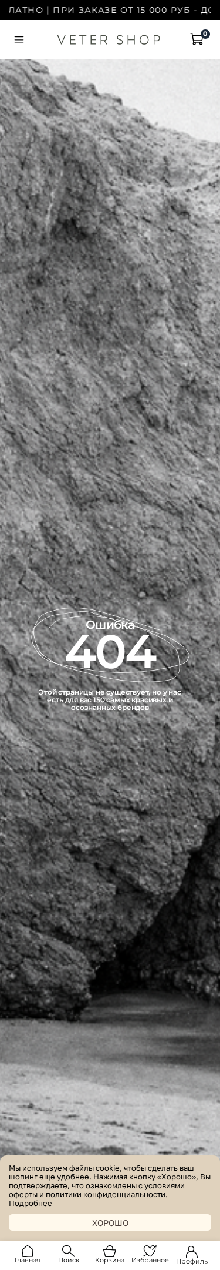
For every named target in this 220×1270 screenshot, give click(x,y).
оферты (23, 1194)
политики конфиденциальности (105, 1194)
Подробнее (30, 1203)
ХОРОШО (110, 1223)
